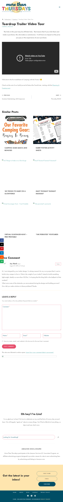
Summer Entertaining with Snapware (13, 97)
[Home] (2, 19)
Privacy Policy (45, 492)
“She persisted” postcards (47, 234)
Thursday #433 (56, 97)
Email (25, 336)
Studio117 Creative (45, 499)
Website (46, 336)
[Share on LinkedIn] (2, 253)
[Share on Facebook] (2, 240)
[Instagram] (31, 495)
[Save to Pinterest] (2, 249)
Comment (6, 307)
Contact (35, 492)
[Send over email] (2, 261)
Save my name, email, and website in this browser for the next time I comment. (26, 341)
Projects (10, 26)
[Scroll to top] (59, 495)
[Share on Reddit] (2, 257)
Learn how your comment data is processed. (40, 352)
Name (5, 336)
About (21, 492)
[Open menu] (59, 7)
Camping (4, 26)
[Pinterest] (35, 495)
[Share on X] (2, 244)
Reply (58, 264)
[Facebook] (27, 495)
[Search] (58, 437)
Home (14, 492)
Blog (27, 492)
